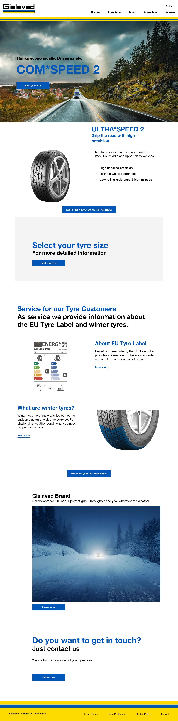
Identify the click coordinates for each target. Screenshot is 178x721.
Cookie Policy (143, 714)
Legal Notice (91, 714)
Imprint (165, 714)
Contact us (170, 12)
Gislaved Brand (150, 12)
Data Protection (116, 714)
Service (132, 12)
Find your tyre (33, 85)
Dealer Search (114, 12)
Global (169, 6)
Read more (24, 435)
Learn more (101, 367)
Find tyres (95, 12)
